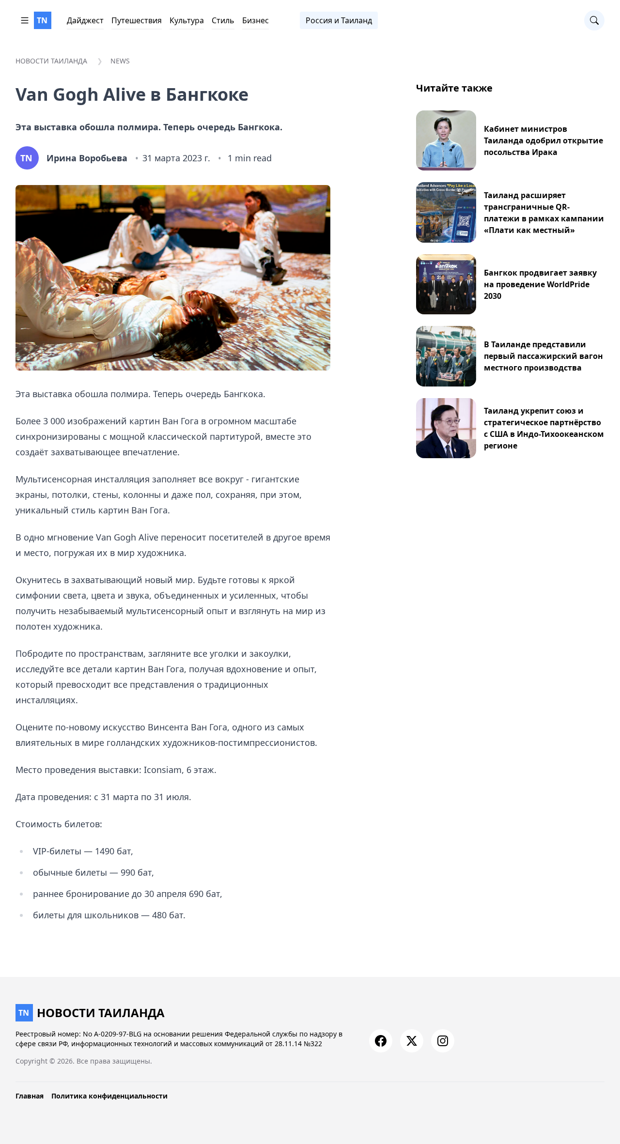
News (120, 60)
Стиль (223, 20)
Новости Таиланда (51, 60)
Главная (30, 1095)
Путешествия (136, 20)
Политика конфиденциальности (109, 1095)
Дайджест (85, 20)
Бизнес (255, 20)
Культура (187, 20)
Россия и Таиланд (339, 20)
